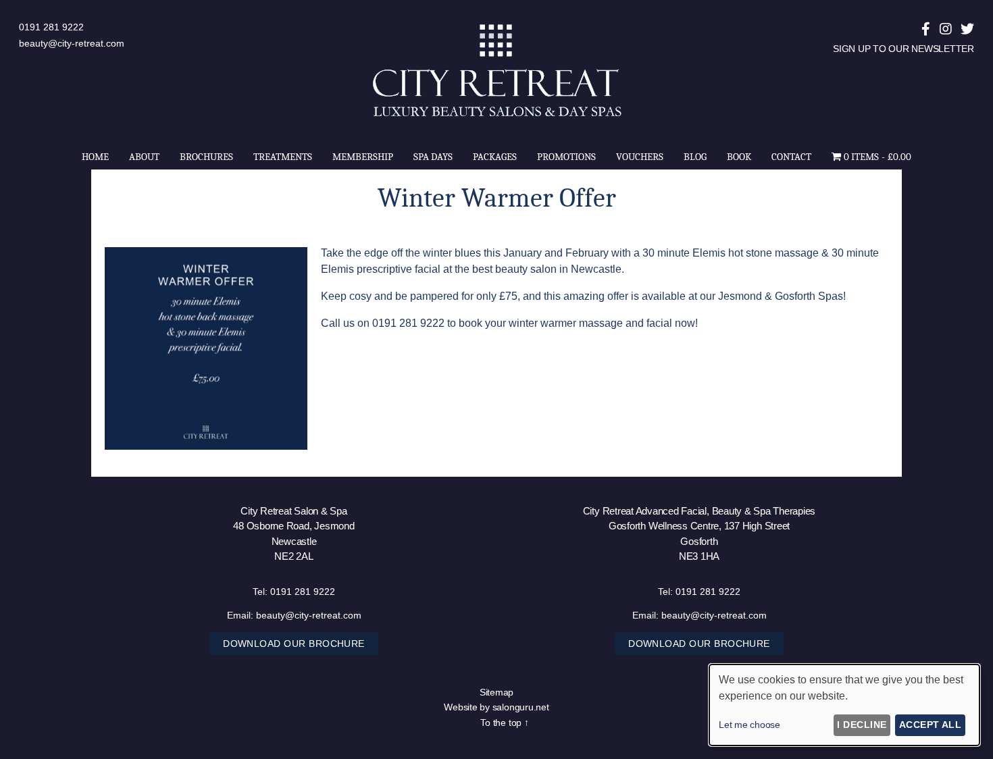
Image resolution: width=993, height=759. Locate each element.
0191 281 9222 (51, 27)
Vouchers (639, 157)
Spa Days (433, 157)
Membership (362, 157)
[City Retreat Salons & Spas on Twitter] (967, 29)
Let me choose (749, 724)
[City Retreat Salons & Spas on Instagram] (946, 29)
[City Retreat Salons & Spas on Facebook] (925, 29)
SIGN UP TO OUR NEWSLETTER (903, 48)
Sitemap (496, 692)
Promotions (566, 157)
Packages (495, 157)
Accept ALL (930, 724)
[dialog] (844, 704)
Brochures (206, 157)
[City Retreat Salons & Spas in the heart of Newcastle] (496, 116)
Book (739, 157)
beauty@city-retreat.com (71, 43)
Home (95, 157)
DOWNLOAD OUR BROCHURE (294, 643)
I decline (861, 724)
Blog (695, 157)
